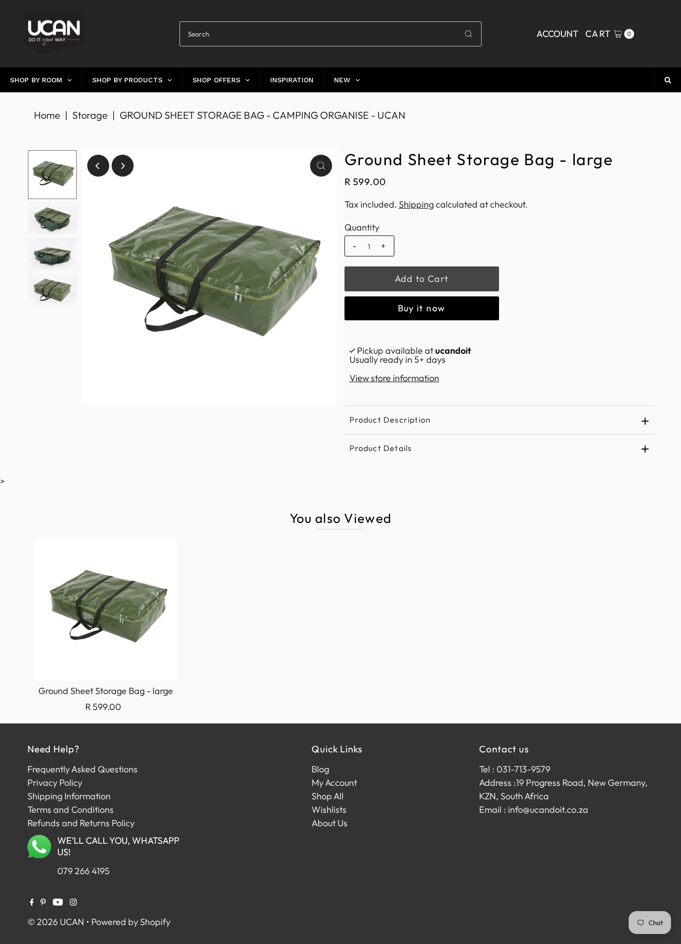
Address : (497, 782)
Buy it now (422, 308)
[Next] (123, 166)
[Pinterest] (43, 902)
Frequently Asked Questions (82, 769)
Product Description (390, 420)
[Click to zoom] (321, 166)
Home (47, 115)
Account (557, 33)
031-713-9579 (523, 769)
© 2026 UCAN (55, 922)
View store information (394, 378)
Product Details (380, 448)
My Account (334, 782)
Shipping (416, 204)
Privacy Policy (54, 782)
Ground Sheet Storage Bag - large (105, 691)
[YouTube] (58, 902)
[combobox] (330, 33)
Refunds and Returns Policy (81, 823)
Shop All (327, 796)
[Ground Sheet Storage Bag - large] (105, 609)
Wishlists (329, 809)
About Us (329, 823)
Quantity (361, 227)
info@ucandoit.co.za (548, 809)
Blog (320, 769)
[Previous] (98, 166)
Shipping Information (69, 796)
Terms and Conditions (70, 809)
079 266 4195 (83, 871)
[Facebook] (32, 902)
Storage (90, 115)
